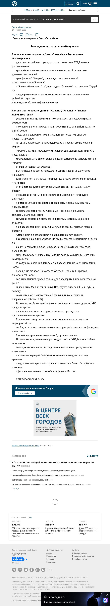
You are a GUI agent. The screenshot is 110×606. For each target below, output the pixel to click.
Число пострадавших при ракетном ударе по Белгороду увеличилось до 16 (43, 470)
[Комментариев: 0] (21, 35)
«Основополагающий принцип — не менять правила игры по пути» (53, 463)
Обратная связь (79, 553)
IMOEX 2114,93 (57, 10)
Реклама (50, 559)
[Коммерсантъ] (14, 3)
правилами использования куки (52, 19)
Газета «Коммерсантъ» (21, 27)
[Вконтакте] (20, 570)
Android (75, 550)
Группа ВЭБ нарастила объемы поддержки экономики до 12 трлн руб (92, 531)
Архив (49, 553)
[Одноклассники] (32, 570)
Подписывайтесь (25, 393)
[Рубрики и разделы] (95, 3)
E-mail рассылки (79, 559)
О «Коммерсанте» (55, 550)
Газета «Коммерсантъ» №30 (25, 445)
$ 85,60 (27, 10)
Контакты (51, 556)
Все (30, 517)
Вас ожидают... (56, 597)
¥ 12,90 (45, 10)
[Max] (43, 570)
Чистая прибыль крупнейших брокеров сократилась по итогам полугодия (48, 475)
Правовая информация (83, 556)
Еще (13, 489)
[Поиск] (90, 3)
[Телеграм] (14, 570)
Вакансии (50, 562)
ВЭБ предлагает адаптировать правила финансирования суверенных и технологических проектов (26, 532)
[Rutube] (37, 570)
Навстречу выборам (77, 10)
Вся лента (92, 455)
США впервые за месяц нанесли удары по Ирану (32, 479)
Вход (84, 3)
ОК (94, 19)
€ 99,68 (36, 10)
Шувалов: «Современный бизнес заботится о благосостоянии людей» (60, 531)
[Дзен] (26, 570)
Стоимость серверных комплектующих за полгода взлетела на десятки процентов (51, 484)
